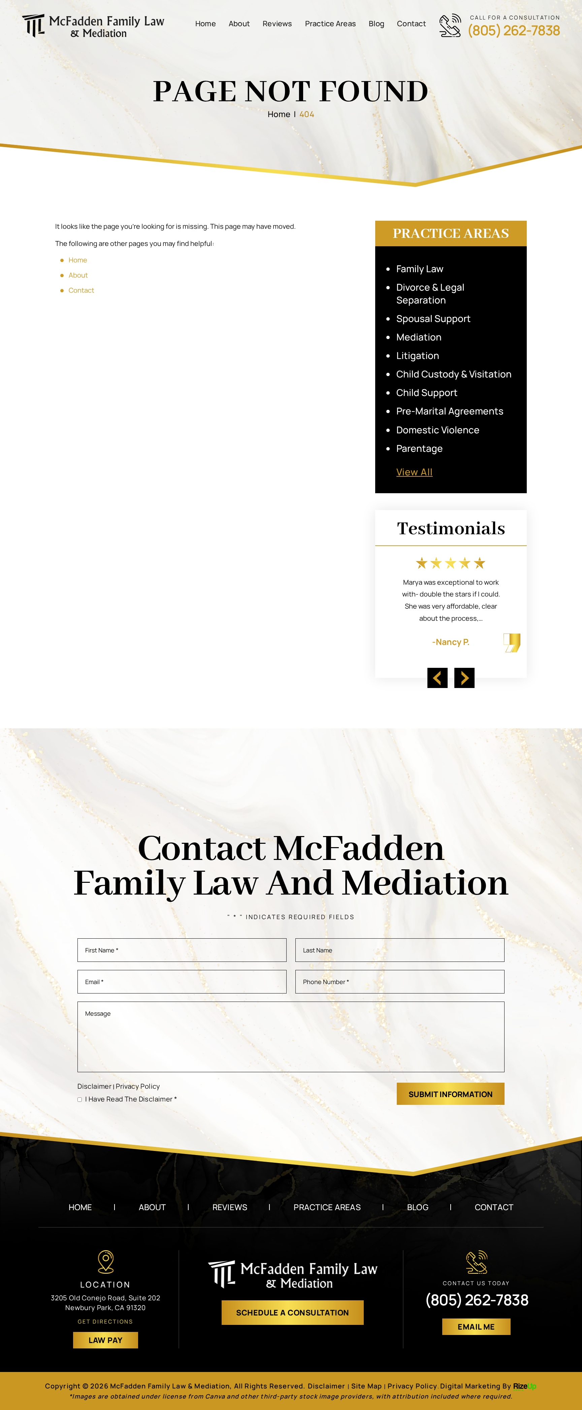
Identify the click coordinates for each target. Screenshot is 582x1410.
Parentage (419, 448)
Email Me (476, 1326)
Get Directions (105, 1321)
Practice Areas (330, 24)
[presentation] (437, 678)
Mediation (419, 336)
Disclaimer (94, 1086)
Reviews (277, 24)
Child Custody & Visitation (454, 373)
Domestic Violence (438, 429)
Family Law (420, 268)
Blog (376, 24)
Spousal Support (433, 318)
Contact (411, 24)
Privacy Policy (138, 1086)
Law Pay (105, 1340)
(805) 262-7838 (513, 30)
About (239, 24)
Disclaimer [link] (327, 1385)
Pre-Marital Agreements (450, 410)
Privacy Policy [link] (412, 1385)
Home (205, 24)
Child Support (427, 392)
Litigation (417, 355)
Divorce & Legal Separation (430, 293)
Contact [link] (81, 290)
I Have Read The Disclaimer (131, 1099)
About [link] (78, 275)
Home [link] (78, 259)
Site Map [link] (366, 1385)
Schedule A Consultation (292, 1312)
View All (414, 471)
